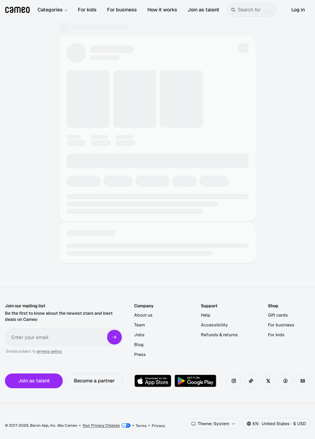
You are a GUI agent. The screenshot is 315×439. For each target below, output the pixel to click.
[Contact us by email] (302, 380)
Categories (50, 9)
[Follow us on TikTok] (251, 380)
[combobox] (255, 9)
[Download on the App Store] (153, 381)
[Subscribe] (114, 337)
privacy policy (49, 351)
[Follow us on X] (268, 380)
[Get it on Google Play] (195, 381)
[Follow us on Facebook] (285, 380)
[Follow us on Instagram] (233, 380)
